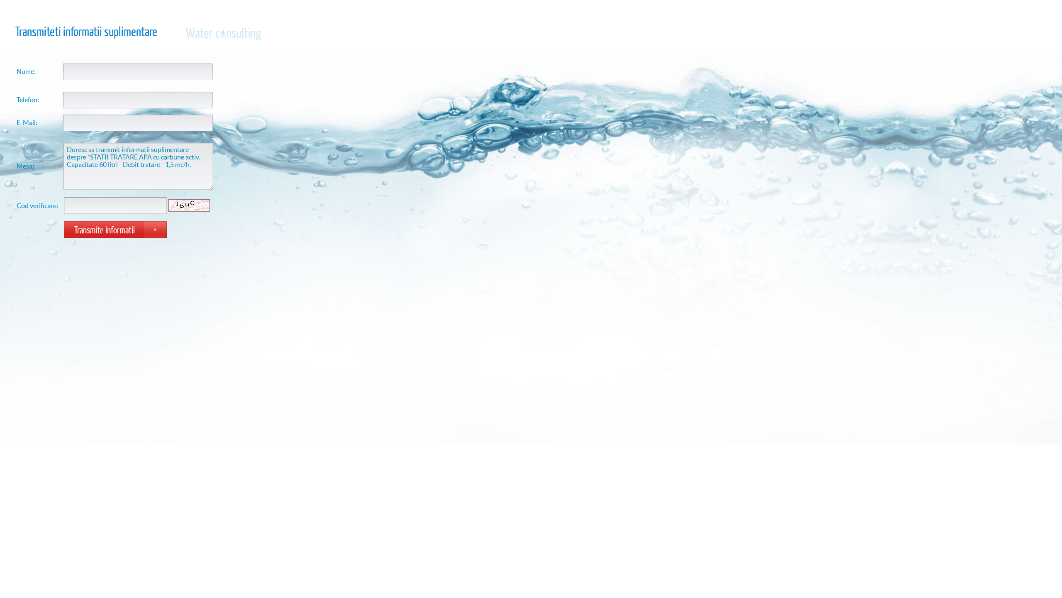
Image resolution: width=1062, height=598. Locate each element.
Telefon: (28, 99)
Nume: (26, 71)
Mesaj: (26, 166)
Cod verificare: (37, 205)
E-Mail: (27, 122)
